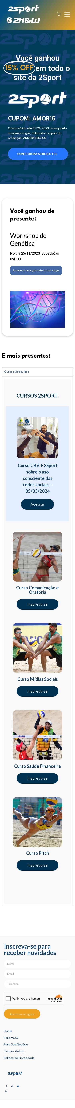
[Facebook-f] (6, 1086)
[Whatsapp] (6, 1091)
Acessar (38, 504)
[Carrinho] (59, 14)
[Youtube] (18, 1086)
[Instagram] (12, 1086)
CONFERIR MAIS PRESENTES (37, 154)
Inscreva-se (37, 604)
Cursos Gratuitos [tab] (16, 371)
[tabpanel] (37, 641)
